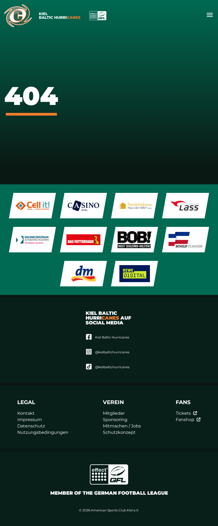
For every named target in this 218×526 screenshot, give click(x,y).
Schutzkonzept (119, 432)
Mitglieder (114, 413)
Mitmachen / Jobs (122, 426)
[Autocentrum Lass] (185, 205)
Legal (26, 402)
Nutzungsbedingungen (42, 432)
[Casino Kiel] (83, 205)
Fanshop (185, 419)
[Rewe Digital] (134, 273)
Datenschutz (31, 426)
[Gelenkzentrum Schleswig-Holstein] (32, 239)
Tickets (183, 413)
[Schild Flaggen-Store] (185, 239)
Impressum (29, 419)
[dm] (83, 273)
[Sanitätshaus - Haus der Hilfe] (134, 205)
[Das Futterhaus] (83, 239)
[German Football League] (109, 474)
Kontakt (26, 413)
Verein (113, 402)
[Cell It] (32, 205)
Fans (183, 402)
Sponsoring (115, 419)
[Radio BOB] (134, 239)
